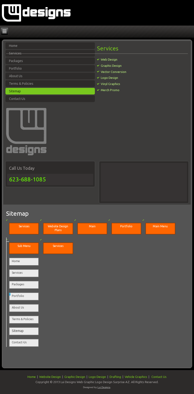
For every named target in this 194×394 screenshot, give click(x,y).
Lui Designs (103, 387)
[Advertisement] (122, 181)
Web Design (109, 59)
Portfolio (15, 68)
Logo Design (109, 77)
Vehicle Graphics (136, 376)
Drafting (115, 376)
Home (16, 261)
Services (17, 272)
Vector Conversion (113, 71)
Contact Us (159, 376)
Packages (16, 61)
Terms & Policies (21, 83)
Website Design (50, 376)
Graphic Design (111, 65)
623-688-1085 (27, 179)
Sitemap (15, 91)
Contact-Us (17, 99)
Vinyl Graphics (110, 83)
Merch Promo (110, 90)
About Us (15, 76)
